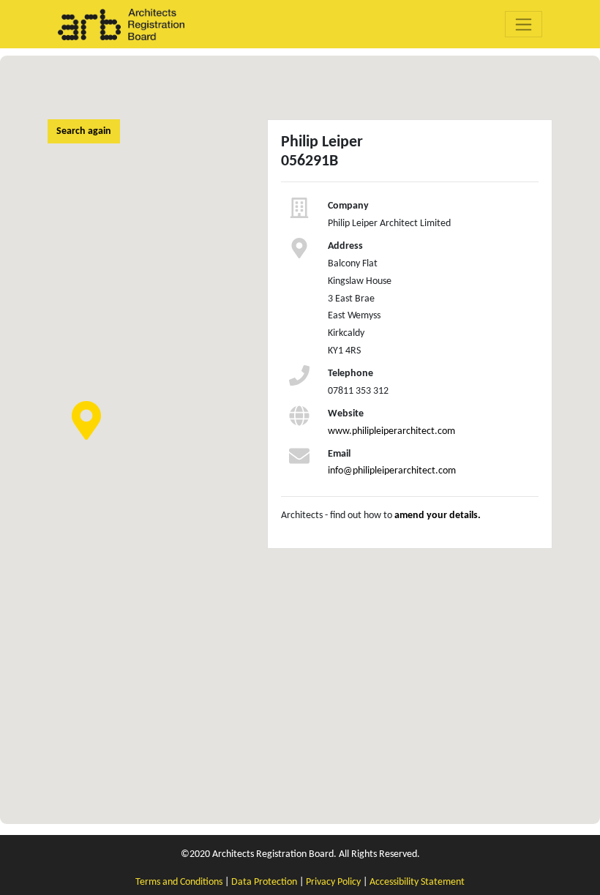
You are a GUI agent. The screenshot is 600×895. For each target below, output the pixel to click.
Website (346, 413)
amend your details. (437, 515)
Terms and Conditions (178, 882)
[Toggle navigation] (523, 24)
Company (348, 206)
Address (345, 246)
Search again (83, 131)
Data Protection (264, 882)
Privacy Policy (333, 882)
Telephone (350, 373)
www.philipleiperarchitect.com (391, 431)
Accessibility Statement (417, 882)
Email (339, 454)
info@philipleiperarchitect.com (392, 470)
